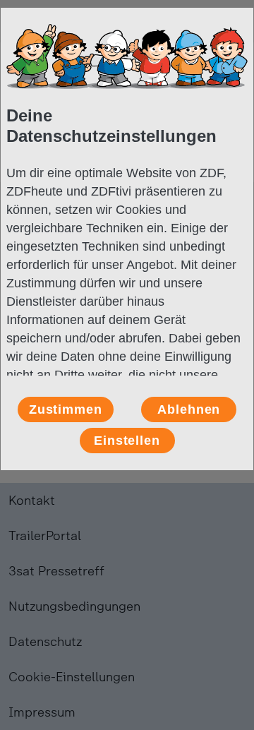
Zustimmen (65, 409)
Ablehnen (188, 409)
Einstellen (127, 440)
